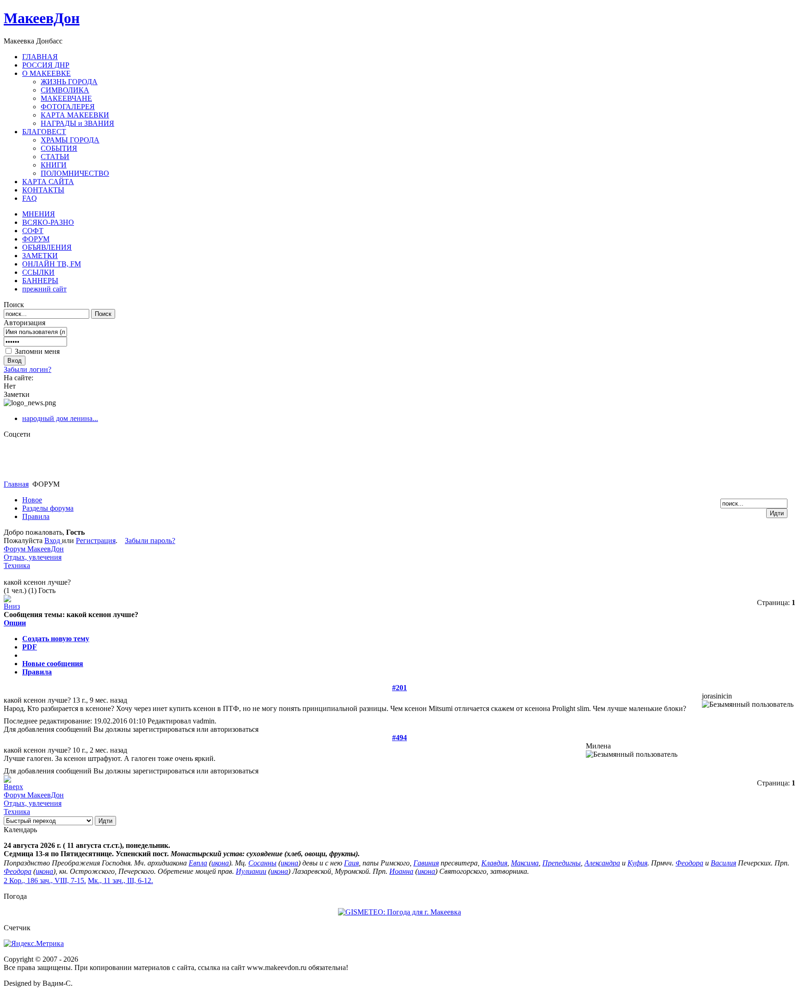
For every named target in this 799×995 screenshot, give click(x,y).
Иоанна (401, 871)
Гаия (351, 863)
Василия (723, 863)
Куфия (637, 863)
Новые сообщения (52, 663)
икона (220, 863)
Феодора (689, 863)
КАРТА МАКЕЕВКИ (75, 115)
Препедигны (561, 863)
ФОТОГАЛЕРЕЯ (68, 107)
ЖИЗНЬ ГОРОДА (69, 82)
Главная (16, 484)
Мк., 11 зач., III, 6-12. (120, 880)
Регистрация (96, 540)
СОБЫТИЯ (59, 148)
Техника (17, 565)
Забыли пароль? (150, 540)
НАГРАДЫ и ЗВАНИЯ (77, 123)
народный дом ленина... (60, 418)
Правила (37, 672)
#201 (399, 688)
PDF (29, 647)
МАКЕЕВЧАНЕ (66, 98)
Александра (602, 863)
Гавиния (426, 863)
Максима (525, 863)
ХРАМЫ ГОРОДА (70, 140)
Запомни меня (37, 351)
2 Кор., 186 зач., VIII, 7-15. (45, 880)
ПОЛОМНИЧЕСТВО (75, 173)
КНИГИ (54, 165)
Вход (53, 540)
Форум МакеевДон (34, 549)
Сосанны (262, 863)
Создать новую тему (55, 639)
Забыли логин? (27, 369)
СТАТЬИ (55, 157)
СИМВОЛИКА (65, 90)
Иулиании (251, 871)
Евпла (198, 863)
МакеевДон (42, 18)
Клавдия (494, 863)
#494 (399, 738)
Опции (15, 623)
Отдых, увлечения (32, 557)
